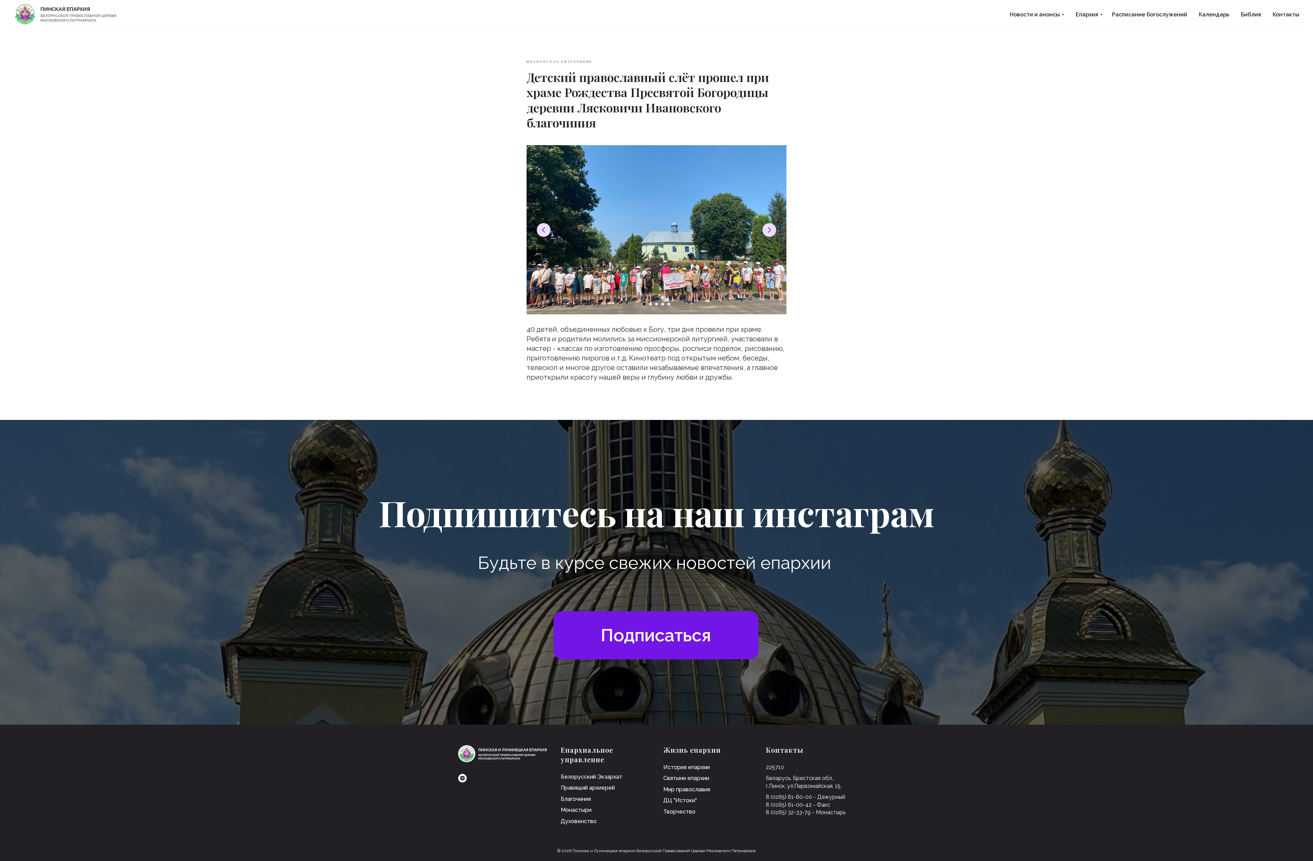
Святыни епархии (686, 778)
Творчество (679, 811)
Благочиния (576, 799)
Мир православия (686, 789)
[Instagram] (462, 778)
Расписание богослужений (1149, 14)
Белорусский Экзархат (591, 777)
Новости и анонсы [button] (1035, 14)
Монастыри (576, 810)
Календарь (1214, 14)
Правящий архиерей (588, 787)
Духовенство (579, 821)
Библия (1251, 14)
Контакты (1286, 14)
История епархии (686, 767)
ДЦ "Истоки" (680, 800)
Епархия (1087, 14)
